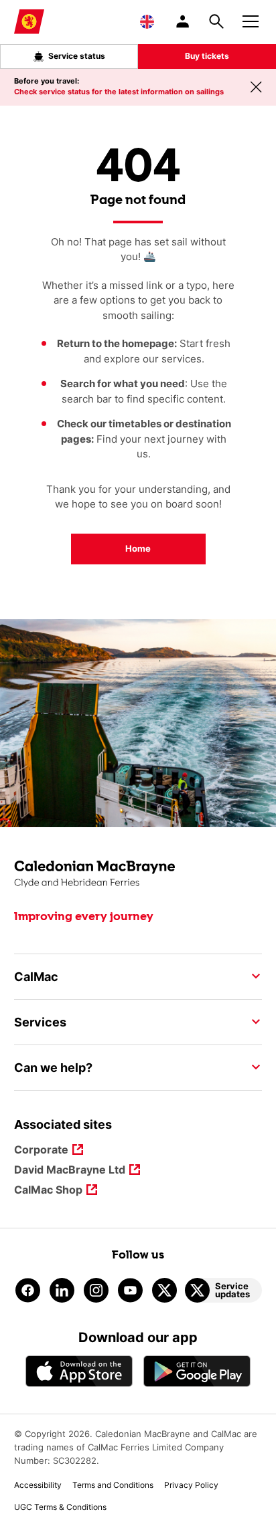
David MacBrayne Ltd (69, 1170)
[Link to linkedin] (62, 1290)
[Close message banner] (256, 87)
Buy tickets (207, 56)
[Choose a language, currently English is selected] (147, 21)
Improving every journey (83, 916)
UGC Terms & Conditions (60, 1507)
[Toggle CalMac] (252, 976)
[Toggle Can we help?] (252, 1067)
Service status (76, 56)
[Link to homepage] (29, 21)
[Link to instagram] (96, 1290)
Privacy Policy (191, 1485)
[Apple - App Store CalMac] (79, 1371)
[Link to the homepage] (138, 874)
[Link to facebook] (27, 1290)
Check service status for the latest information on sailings (119, 91)
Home (138, 548)
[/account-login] (183, 21)
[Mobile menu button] (251, 19)
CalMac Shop (48, 1190)
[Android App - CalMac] (197, 1371)
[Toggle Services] (252, 1022)
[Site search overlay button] (216, 21)
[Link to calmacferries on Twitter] (164, 1290)
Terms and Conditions (112, 1485)
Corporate (41, 1150)
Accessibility (38, 1485)
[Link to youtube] (130, 1290)
